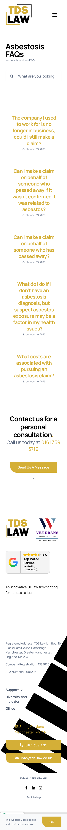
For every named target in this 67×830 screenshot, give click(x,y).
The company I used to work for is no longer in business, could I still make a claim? (34, 130)
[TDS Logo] (19, 5)
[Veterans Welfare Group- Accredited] (47, 518)
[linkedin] (33, 787)
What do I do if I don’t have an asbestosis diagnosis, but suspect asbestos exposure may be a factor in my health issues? (34, 306)
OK (52, 822)
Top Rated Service (31, 561)
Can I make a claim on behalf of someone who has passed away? (34, 247)
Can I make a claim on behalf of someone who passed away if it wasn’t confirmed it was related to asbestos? (33, 190)
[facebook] (26, 787)
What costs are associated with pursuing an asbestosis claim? (34, 366)
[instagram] (40, 787)
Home (9, 60)
